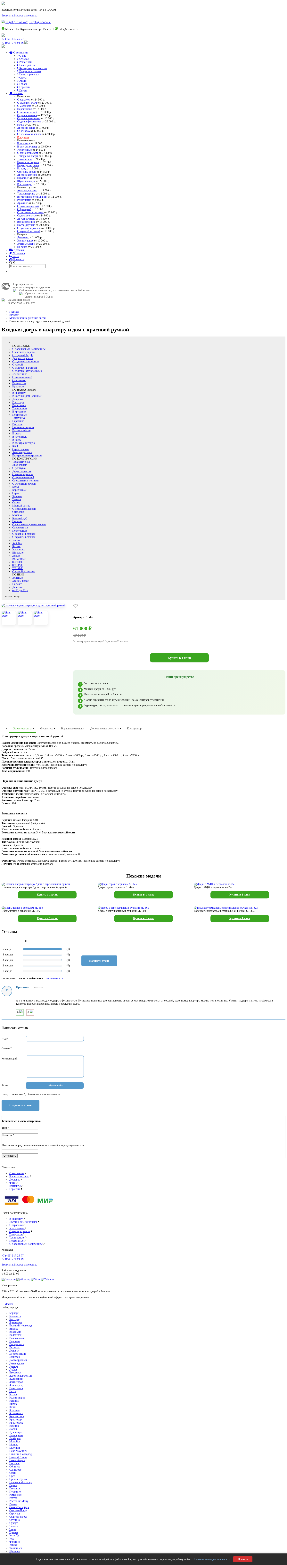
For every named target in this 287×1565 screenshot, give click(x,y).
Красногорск (16, 1416)
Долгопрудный (18, 1360)
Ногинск (14, 1463)
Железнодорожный (20, 1375)
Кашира (14, 1400)
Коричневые (19, 489)
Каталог (18, 93)
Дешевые (23, 237)
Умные (16, 540)
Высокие (17, 424)
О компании (20, 52)
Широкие (17, 552)
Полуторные (19, 530)
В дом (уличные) (27, 146)
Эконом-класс (25, 240)
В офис (16, 433)
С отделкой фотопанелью (27, 370)
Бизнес (16, 546)
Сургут (13, 1523)
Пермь (13, 1485)
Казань (13, 1394)
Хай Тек (17, 543)
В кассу (16, 439)
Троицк (13, 1532)
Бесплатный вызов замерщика (19, 15)
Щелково (14, 1551)
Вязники (14, 1347)
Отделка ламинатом (28, 118)
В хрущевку (19, 411)
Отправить (10, 1155)
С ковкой (17, 364)
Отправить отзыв (20, 1105)
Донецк (13, 1366)
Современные (20, 527)
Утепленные (24, 149)
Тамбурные (18, 417)
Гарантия (14, 1189)
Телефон (8, 1135)
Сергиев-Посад (18, 1510)
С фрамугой (24, 209)
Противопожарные (28, 162)
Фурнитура (46, 728)
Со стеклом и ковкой (29, 134)
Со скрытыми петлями (30, 212)
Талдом (13, 1526)
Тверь (12, 1529)
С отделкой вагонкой (24, 367)
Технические (24, 159)
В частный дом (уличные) (27, 395)
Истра (12, 1391)
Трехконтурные (26, 193)
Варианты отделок (72, 728)
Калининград (17, 1397)
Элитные (17, 577)
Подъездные (19, 414)
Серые (16, 493)
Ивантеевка (16, 1388)
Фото (15, 256)
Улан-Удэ (14, 1535)
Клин (12, 1407)
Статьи (23, 77)
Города (23, 83)
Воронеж (14, 1341)
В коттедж (18, 402)
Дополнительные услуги (104, 728)
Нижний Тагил (18, 1457)
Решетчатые (24, 199)
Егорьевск (15, 1372)
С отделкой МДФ (27, 102)
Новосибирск (17, 1460)
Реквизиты (25, 62)
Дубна (13, 1369)
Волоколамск (17, 1338)
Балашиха (15, 1316)
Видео (23, 90)
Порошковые (24, 109)
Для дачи (17, 399)
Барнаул (14, 1313)
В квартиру (23, 143)
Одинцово (15, 1469)
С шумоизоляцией (28, 206)
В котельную (24, 184)
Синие (16, 502)
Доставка (18, 250)
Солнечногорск (18, 1516)
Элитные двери (26, 243)
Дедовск (14, 1350)
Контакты (18, 259)
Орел (12, 1476)
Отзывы (24, 58)
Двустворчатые (26, 218)
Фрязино (14, 1541)
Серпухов (14, 1513)
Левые (16, 555)
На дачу (21, 168)
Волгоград (15, 1334)
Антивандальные (27, 190)
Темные (16, 499)
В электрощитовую (23, 442)
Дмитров (14, 1356)
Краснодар (15, 1419)
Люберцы (14, 1438)
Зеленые (17, 496)
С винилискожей (27, 112)
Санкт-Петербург (19, 1507)
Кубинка (14, 1425)
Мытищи (14, 1447)
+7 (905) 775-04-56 (40, 22)
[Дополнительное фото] (9, 618)
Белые (20, 124)
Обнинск (14, 1466)
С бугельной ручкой (29, 228)
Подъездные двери (28, 165)
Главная (14, 311)
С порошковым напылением (28, 348)
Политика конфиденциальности (211, 1559)
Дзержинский (17, 1353)
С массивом (24, 105)
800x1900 (17, 565)
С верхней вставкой (28, 231)
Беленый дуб (19, 518)
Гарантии (24, 87)
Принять (243, 1559)
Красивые (18, 386)
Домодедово (16, 1363)
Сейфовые (18, 511)
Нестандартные (26, 224)
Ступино (14, 1519)
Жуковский (16, 1378)
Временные (19, 558)
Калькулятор (134, 728)
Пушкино (15, 1491)
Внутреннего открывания (32, 196)
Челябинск (15, 1548)
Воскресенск (16, 1344)
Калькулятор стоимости (33, 68)
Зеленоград (15, 1385)
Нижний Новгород (20, 1454)
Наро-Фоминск (18, 1450)
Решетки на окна (19, 1176)
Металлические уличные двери (27, 318)
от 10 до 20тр (20, 590)
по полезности (54, 978)
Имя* (5, 1039)
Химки (13, 1544)
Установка (18, 253)
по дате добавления (31, 978)
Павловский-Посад (20, 1482)
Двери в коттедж (27, 174)
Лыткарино (16, 1435)
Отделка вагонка (27, 115)
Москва (8, 1304)
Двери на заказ (26, 127)
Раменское (15, 1494)
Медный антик (21, 505)
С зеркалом (23, 99)
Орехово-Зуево (18, 1479)
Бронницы (15, 1322)
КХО (15, 446)
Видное (13, 1328)
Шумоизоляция (26, 181)
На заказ (22, 246)
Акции (23, 80)
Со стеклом (23, 130)
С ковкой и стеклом (23, 571)
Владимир (15, 1331)
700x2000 (17, 568)
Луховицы (15, 1432)
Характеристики (22, 728)
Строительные (20, 449)
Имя (5, 1127)
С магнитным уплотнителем (29, 524)
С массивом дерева (23, 352)
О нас (22, 55)
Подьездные (16, 1240)
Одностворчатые (27, 215)
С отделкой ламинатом (25, 361)
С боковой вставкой (24, 533)
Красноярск (16, 1422)
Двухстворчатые (21, 471)
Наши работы (27, 65)
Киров (13, 1403)
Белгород (14, 1319)
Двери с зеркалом (22, 358)
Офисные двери (26, 171)
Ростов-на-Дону (18, 1501)
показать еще (12, 596)
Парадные (23, 177)
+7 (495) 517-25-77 (16, 22)
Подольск (14, 1488)
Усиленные (18, 549)
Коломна (14, 1410)
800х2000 (17, 562)
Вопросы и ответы (30, 71)
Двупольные (19, 464)
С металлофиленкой (24, 508)
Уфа (11, 1538)
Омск (12, 1472)
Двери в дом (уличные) (23, 1221)
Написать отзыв (99, 960)
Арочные (22, 203)
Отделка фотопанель (29, 121)
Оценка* (7, 1048)
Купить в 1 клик (179, 657)
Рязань (13, 1504)
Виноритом (19, 383)
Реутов (13, 1497)
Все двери (23, 137)
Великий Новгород (20, 1325)
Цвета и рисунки (29, 74)
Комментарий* (10, 1058)
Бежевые (17, 515)
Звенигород (16, 1381)
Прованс (17, 521)
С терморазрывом (27, 152)
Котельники (16, 1413)
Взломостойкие (26, 221)
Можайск (14, 1441)
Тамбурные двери (28, 156)
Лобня (13, 1428)
